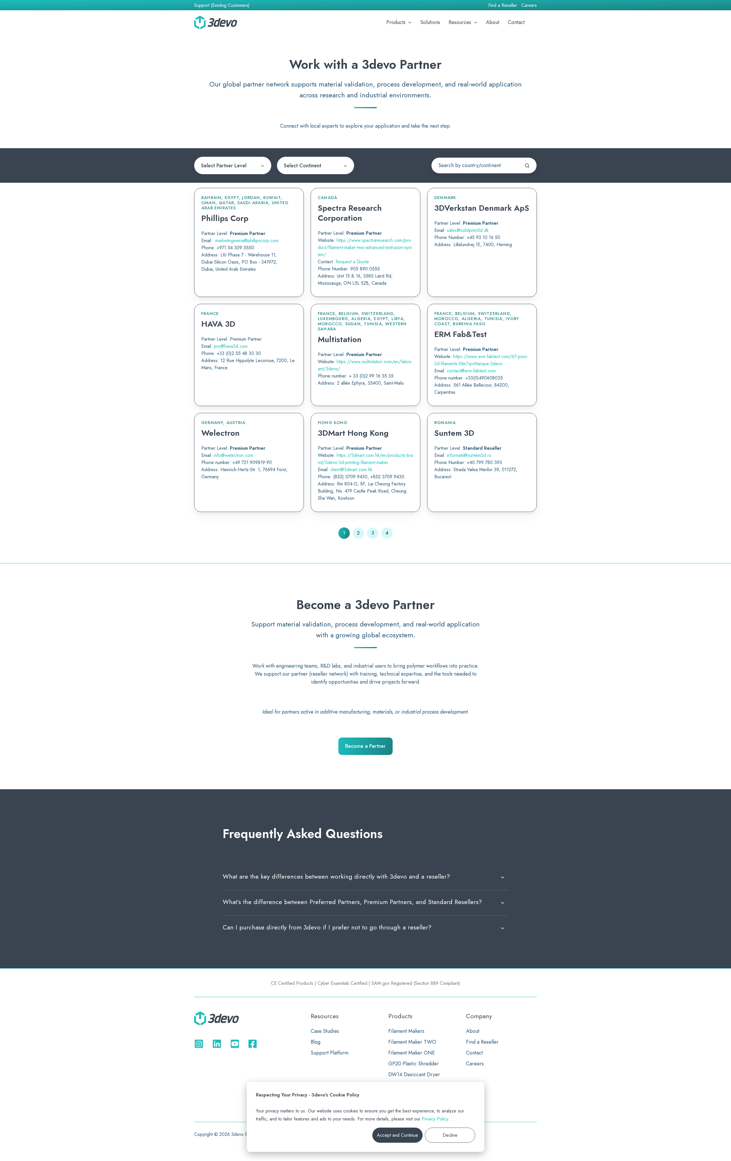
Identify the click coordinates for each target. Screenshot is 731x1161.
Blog (315, 1042)
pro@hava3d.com (231, 346)
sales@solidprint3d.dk (468, 230)
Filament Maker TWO (412, 1042)
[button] (534, 22)
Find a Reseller (502, 5)
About (492, 22)
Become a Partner (365, 746)
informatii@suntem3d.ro (469, 455)
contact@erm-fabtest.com (471, 370)
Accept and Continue (397, 1135)
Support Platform (329, 1052)
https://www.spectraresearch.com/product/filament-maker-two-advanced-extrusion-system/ (364, 247)
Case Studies (325, 1031)
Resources (460, 22)
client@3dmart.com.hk (351, 469)
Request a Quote (352, 261)
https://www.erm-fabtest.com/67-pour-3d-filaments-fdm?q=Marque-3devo (481, 360)
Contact (516, 22)
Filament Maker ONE (411, 1052)
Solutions (430, 22)
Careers (529, 5)
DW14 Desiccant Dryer (414, 1074)
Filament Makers (406, 1031)
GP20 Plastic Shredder (413, 1063)
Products (395, 22)
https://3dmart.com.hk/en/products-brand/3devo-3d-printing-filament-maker (365, 459)
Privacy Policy (435, 1119)
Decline (450, 1135)
